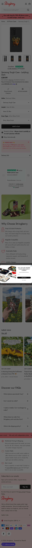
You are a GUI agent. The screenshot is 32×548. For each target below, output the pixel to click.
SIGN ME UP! (24, 277)
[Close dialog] (31, 265)
